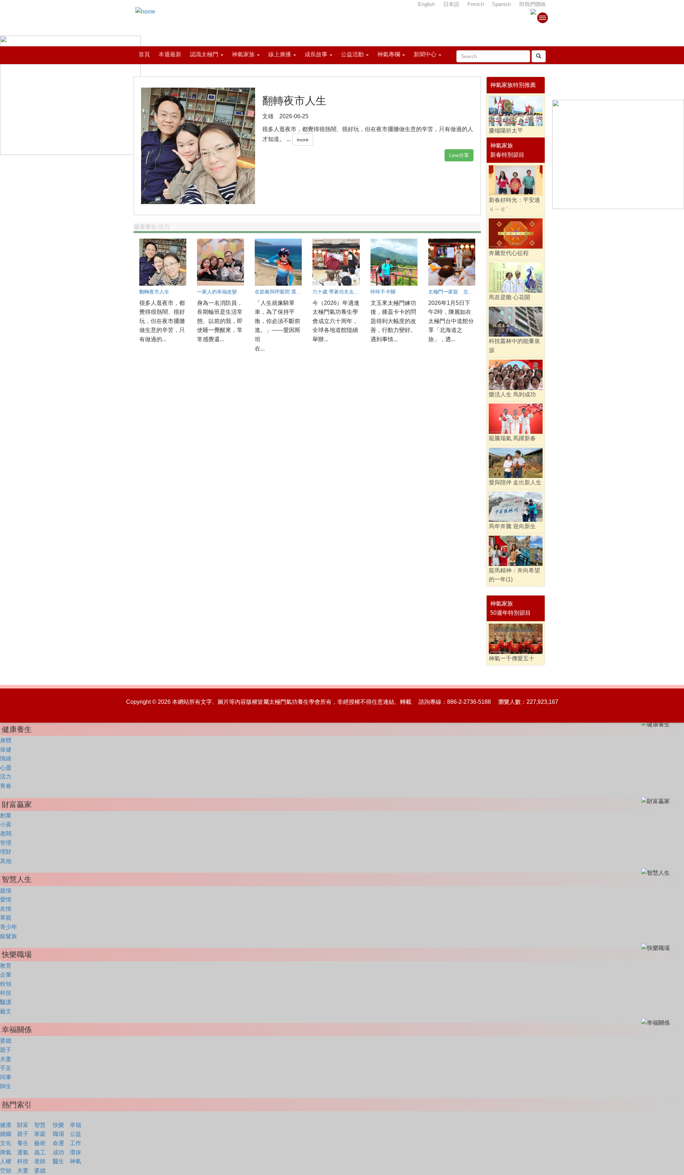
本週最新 (170, 54)
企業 (5, 975)
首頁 (144, 54)
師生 (5, 1086)
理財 (5, 852)
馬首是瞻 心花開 (509, 297)
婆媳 (5, 1041)
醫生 (58, 1161)
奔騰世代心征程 (509, 253)
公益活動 (352, 54)
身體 (5, 740)
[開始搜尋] (539, 56)
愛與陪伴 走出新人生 (515, 482)
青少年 (8, 927)
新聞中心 (425, 54)
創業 (5, 815)
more (303, 139)
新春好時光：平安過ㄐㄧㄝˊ (514, 204)
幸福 (75, 1125)
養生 (22, 1143)
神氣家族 (243, 54)
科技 (5, 993)
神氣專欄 (388, 54)
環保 (75, 1152)
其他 (5, 861)
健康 (5, 1125)
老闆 (5, 834)
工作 (75, 1143)
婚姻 (5, 1134)
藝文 (5, 1011)
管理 (5, 843)
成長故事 (316, 54)
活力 (5, 777)
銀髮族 (8, 936)
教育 (5, 966)
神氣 (75, 1161)
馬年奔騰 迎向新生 (512, 526)
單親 (5, 918)
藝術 (40, 1143)
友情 (5, 909)
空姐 (5, 1171)
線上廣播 (279, 54)
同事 (5, 1077)
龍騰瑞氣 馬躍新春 (512, 438)
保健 (5, 750)
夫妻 (5, 1059)
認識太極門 (204, 54)
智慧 (40, 1125)
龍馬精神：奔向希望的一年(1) (514, 575)
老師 (40, 1161)
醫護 (5, 1002)
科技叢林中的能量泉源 (514, 345)
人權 (5, 1161)
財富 (22, 1125)
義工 (40, 1152)
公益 (75, 1134)
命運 (58, 1143)
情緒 (5, 758)
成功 (58, 1152)
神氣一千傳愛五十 (511, 658)
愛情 (5, 899)
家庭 (40, 1134)
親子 (5, 1050)
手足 (5, 1068)
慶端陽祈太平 (506, 131)
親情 (5, 891)
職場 (58, 1134)
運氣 (22, 1152)
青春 (5, 786)
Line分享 (459, 155)
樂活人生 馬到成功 (512, 394)
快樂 (58, 1125)
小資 (5, 824)
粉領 (5, 984)
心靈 (5, 768)
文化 (5, 1143)
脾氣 (5, 1152)
